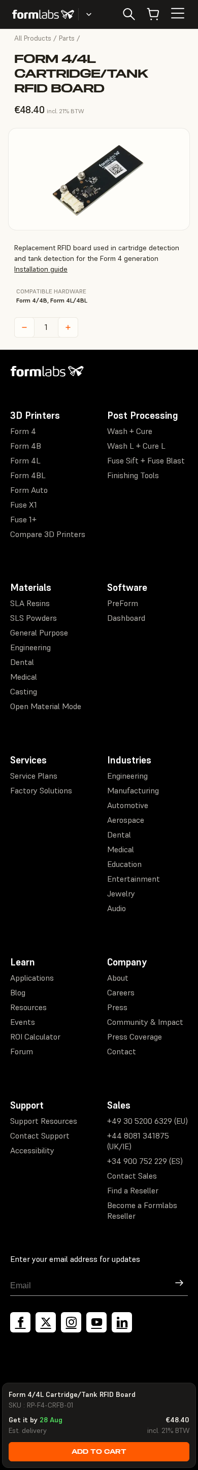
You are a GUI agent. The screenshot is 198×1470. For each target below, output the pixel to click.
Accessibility (32, 1150)
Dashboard (126, 618)
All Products (32, 38)
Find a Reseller (132, 1190)
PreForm (122, 603)
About (117, 978)
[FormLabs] (43, 14)
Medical (23, 677)
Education (124, 864)
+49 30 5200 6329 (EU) (147, 1121)
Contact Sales (132, 1176)
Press (117, 1007)
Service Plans (33, 776)
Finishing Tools (133, 475)
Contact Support (40, 1135)
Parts (67, 38)
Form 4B (25, 446)
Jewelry (121, 893)
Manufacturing (133, 790)
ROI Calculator (35, 1036)
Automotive (127, 805)
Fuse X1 (23, 504)
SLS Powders (33, 618)
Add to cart (99, 1451)
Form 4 (23, 431)
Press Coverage (134, 1036)
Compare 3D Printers (47, 534)
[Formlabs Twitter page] (46, 1322)
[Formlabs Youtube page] (96, 1322)
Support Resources (43, 1121)
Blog (17, 992)
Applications (32, 978)
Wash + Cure (129, 431)
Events (22, 1022)
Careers (121, 992)
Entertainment (133, 879)
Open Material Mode (45, 706)
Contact (121, 1051)
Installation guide (41, 269)
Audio (116, 908)
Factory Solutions (41, 790)
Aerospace (125, 820)
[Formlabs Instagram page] (71, 1322)
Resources (28, 1007)
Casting (23, 691)
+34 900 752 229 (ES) (145, 1161)
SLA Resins (30, 603)
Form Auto (29, 490)
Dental (22, 662)
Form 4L (25, 460)
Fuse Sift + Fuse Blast (146, 460)
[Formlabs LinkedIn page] (122, 1322)
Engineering (30, 647)
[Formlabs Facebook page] (20, 1322)
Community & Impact (145, 1022)
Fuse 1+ (23, 519)
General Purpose (39, 632)
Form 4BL (28, 475)
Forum (21, 1051)
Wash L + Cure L (136, 446)
